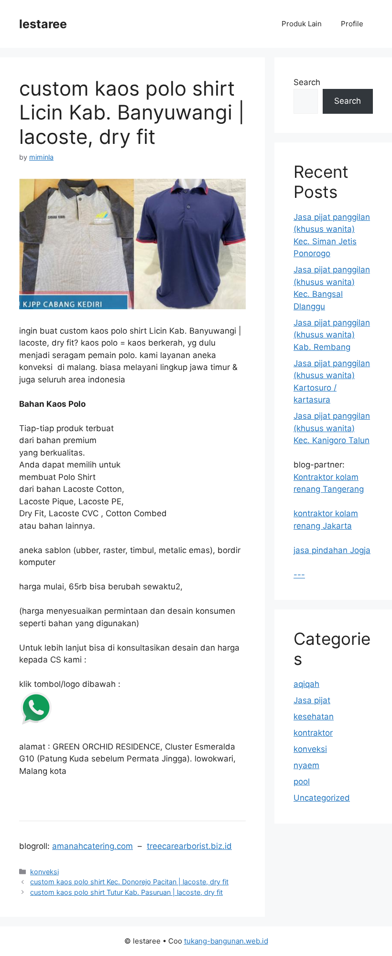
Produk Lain (302, 23)
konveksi (44, 872)
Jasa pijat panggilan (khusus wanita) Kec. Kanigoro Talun (332, 428)
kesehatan (314, 716)
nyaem (306, 765)
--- (299, 574)
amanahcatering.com (92, 846)
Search (307, 82)
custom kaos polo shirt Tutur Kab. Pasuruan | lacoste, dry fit (126, 892)
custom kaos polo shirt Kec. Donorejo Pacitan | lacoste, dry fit (129, 882)
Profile (352, 23)
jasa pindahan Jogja (332, 550)
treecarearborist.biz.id (189, 846)
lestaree (43, 24)
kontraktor (313, 733)
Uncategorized (322, 798)
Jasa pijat (312, 700)
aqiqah (306, 684)
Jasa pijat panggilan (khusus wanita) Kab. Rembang (332, 335)
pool (302, 781)
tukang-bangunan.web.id (226, 940)
